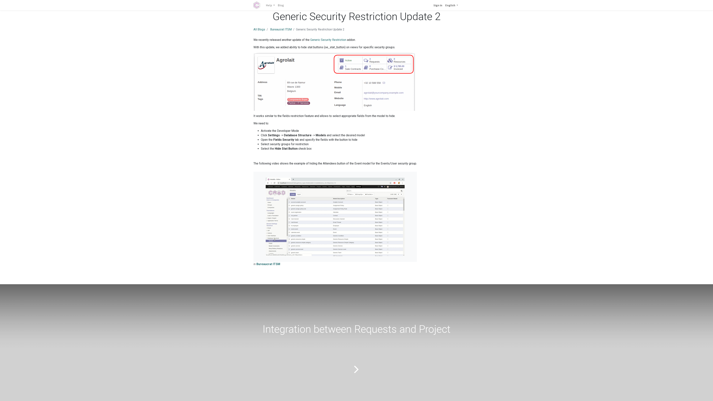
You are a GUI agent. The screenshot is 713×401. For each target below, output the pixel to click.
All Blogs (259, 29)
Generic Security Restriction (328, 40)
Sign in (437, 5)
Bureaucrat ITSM (281, 29)
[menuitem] (280, 5)
